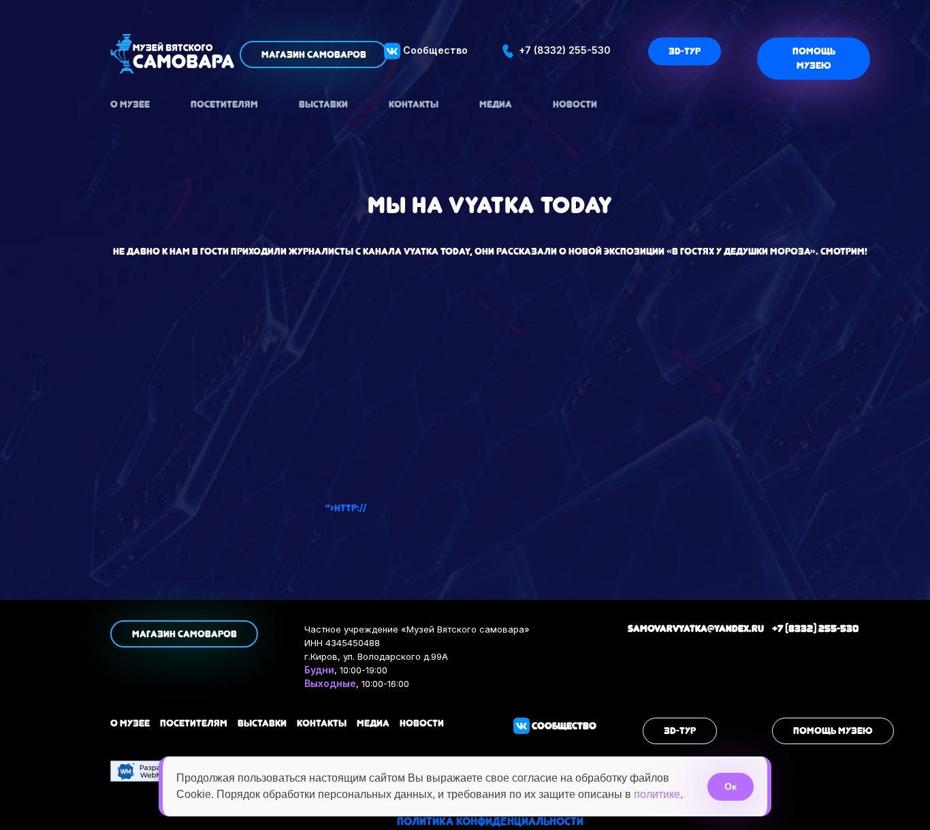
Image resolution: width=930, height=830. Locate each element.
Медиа (495, 104)
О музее (130, 104)
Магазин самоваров (313, 54)
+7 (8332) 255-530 (563, 50)
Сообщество (434, 50)
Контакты (413, 104)
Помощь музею (813, 58)
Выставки (323, 104)
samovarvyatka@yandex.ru (696, 628)
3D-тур (685, 51)
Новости (575, 104)
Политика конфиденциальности (490, 821)
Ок (730, 786)
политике (657, 794)
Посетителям (224, 104)
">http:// (345, 507)
